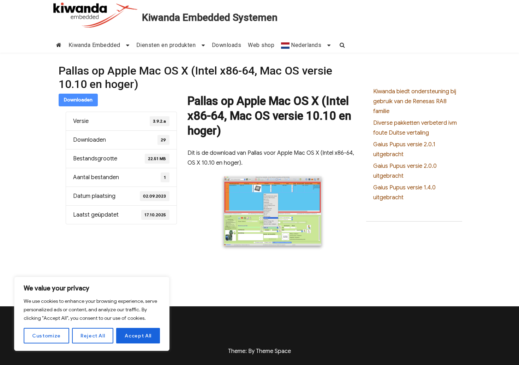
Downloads (226, 45)
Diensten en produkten (166, 45)
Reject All (92, 335)
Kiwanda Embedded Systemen (210, 17)
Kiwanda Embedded (94, 45)
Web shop (261, 45)
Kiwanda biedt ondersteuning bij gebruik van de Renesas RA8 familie (414, 101)
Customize (46, 335)
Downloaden (78, 100)
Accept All (138, 335)
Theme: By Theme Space (259, 351)
